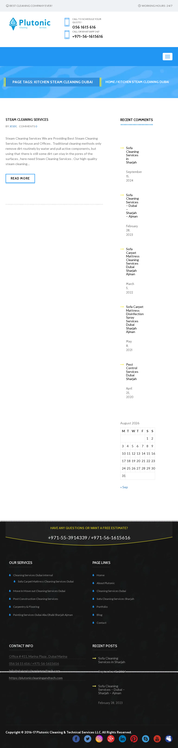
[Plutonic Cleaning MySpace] (168, 738)
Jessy (13, 126)
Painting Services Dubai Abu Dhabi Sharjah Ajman (43, 615)
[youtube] (157, 738)
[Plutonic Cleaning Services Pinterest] (134, 738)
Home (110, 82)
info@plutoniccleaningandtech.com (34, 671)
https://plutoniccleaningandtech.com (36, 678)
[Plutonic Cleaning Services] (99, 738)
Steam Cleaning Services (27, 120)
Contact (101, 622)
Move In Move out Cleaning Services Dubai (39, 591)
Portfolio (102, 606)
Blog (99, 615)
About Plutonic (106, 583)
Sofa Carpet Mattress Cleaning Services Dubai (46, 581)
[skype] (145, 738)
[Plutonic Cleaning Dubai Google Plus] (110, 738)
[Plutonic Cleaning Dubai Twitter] (87, 738)
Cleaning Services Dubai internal (33, 575)
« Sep (124, 487)
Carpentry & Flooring (26, 606)
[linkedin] (122, 738)
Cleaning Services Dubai (111, 591)
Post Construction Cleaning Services (35, 599)
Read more (20, 178)
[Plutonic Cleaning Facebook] (76, 738)
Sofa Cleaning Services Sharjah (115, 599)
